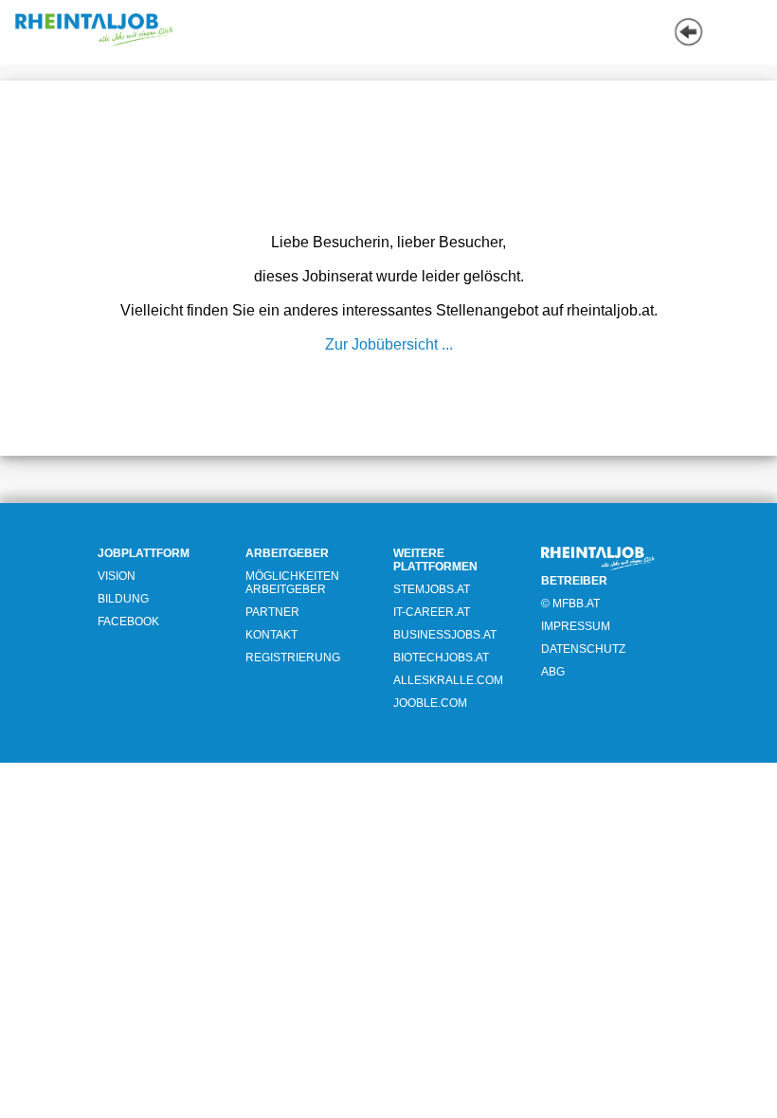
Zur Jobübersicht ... (389, 344)
